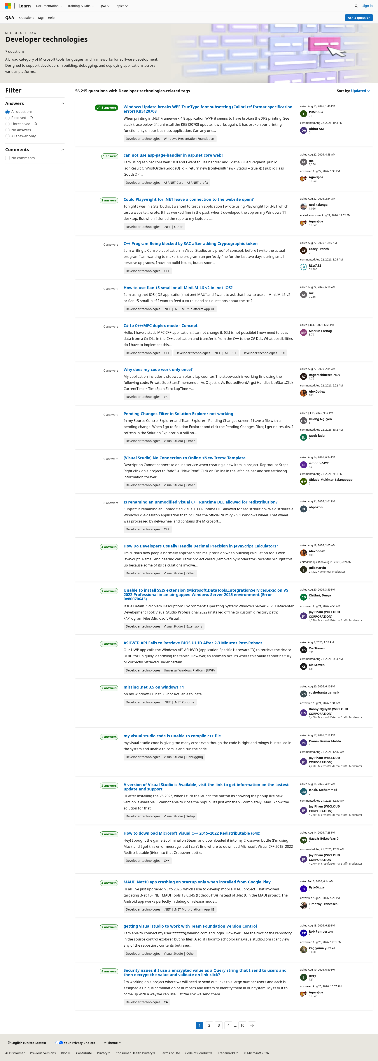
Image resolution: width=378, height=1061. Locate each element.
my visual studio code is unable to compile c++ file (172, 735)
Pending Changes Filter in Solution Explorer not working (178, 413)
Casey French (319, 249)
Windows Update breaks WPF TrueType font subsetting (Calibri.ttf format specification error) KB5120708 (208, 109)
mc (311, 160)
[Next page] (252, 1025)
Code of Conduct (197, 1053)
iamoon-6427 (319, 463)
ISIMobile (316, 112)
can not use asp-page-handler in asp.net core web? (173, 155)
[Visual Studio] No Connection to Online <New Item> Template (185, 457)
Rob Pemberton (321, 931)
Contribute (84, 1053)
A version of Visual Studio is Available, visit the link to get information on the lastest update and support (206, 787)
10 (242, 1025)
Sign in (367, 5)
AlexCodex (317, 391)
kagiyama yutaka (322, 948)
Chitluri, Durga (320, 595)
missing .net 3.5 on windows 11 (154, 687)
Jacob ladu (317, 435)
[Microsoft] (8, 6)
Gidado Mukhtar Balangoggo (331, 479)
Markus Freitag (320, 331)
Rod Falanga (318, 205)
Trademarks (226, 1053)
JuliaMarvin (317, 568)
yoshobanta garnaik (324, 692)
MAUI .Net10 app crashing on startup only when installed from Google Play (197, 881)
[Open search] (356, 6)
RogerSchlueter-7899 (324, 375)
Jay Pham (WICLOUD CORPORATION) (324, 614)
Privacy (102, 1053)
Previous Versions (43, 1053)
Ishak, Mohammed (323, 790)
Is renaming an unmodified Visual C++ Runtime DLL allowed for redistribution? (201, 502)
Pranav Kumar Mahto (325, 741)
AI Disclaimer (15, 1053)
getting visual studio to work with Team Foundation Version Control (190, 926)
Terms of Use (170, 1053)
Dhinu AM (316, 129)
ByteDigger (317, 887)
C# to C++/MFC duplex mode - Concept (161, 325)
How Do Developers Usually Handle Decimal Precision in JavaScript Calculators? (201, 546)
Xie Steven (317, 648)
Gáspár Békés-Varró (324, 838)
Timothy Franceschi (323, 904)
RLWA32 (315, 265)
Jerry (312, 976)
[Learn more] (31, 118)
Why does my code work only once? (158, 369)
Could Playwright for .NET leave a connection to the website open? (189, 199)
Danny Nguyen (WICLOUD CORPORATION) (328, 711)
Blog (64, 1053)
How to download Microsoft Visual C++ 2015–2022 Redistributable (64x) (192, 833)
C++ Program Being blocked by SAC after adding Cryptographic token (191, 243)
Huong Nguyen (320, 419)
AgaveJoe (316, 177)
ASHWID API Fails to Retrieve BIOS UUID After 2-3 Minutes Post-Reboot (193, 642)
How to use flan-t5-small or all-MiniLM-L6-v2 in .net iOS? (178, 287)
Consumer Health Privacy (134, 1053)
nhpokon (316, 507)
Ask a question (359, 18)
